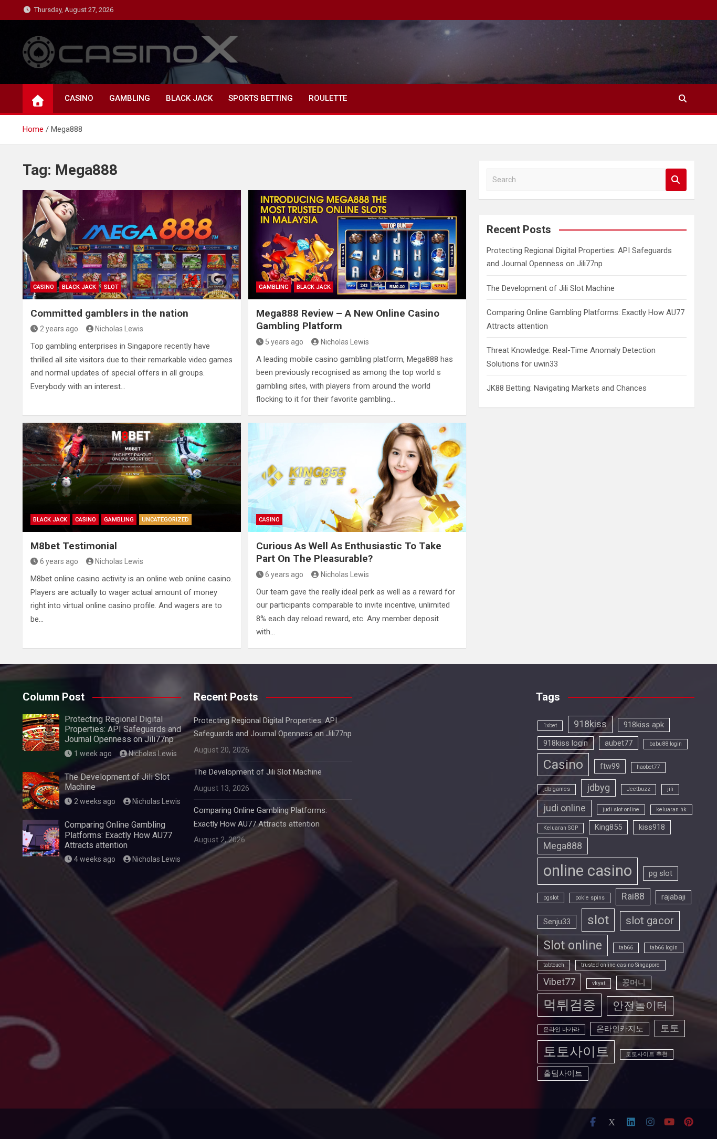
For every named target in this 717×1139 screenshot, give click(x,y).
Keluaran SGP (560, 827)
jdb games (556, 789)
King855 (608, 827)
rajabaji (673, 897)
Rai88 (633, 896)
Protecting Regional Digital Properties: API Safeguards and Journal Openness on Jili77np (123, 729)
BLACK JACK (189, 98)
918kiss (590, 723)
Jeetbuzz (638, 789)
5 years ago (284, 342)
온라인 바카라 (561, 1029)
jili (670, 789)
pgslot (550, 897)
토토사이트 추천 (647, 1054)
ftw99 (610, 766)
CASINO (79, 98)
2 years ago (59, 329)
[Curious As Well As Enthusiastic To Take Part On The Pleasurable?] (357, 477)
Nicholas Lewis (119, 329)
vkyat (598, 983)
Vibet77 (559, 981)
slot (598, 919)
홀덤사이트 (563, 1073)
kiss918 (652, 827)
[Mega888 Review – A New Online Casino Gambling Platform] (357, 244)
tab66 (626, 947)
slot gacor (650, 920)
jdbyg (598, 787)
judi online (564, 807)
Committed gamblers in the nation (109, 313)
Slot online (572, 945)
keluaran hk (671, 809)
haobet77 (648, 767)
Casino (563, 764)
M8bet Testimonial (73, 546)
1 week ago (93, 753)
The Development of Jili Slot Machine (551, 288)
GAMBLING (129, 98)
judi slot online (621, 809)
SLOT (111, 287)
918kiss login (565, 743)
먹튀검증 (569, 1004)
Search (676, 180)
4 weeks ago (94, 859)
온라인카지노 (620, 1028)
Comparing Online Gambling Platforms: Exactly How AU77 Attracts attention (118, 835)
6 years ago (59, 561)
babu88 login (665, 743)
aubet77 (618, 743)
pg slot (660, 873)
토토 (669, 1027)
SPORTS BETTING (260, 98)
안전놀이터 (640, 1005)
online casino (587, 871)
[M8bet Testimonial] (132, 477)
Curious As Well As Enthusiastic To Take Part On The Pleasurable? (348, 552)
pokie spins (590, 897)
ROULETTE (328, 98)
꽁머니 (634, 982)
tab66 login (664, 947)
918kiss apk (644, 724)
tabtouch (553, 965)
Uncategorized (165, 519)
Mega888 (562, 845)
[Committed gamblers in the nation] (132, 244)
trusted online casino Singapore (620, 965)
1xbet (550, 725)
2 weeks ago (94, 801)
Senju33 (557, 921)
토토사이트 (576, 1051)
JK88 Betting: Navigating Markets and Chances (567, 388)
